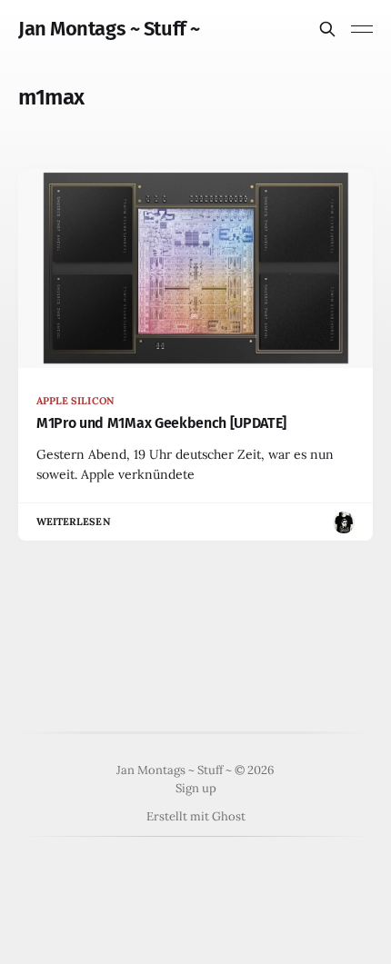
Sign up (195, 788)
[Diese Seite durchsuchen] (327, 29)
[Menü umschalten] (362, 29)
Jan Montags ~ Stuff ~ (109, 29)
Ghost (229, 816)
